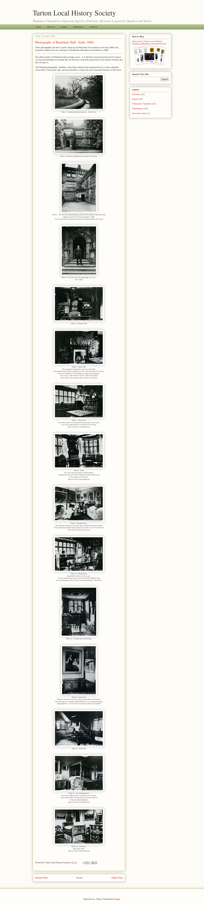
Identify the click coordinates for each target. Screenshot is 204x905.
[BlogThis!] (87, 862)
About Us (51, 27)
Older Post (117, 878)
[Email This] (84, 862)
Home (38, 27)
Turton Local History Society (74, 12)
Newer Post (41, 878)
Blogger (117, 899)
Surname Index (139, 113)
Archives (136, 94)
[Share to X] (90, 862)
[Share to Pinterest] (95, 862)
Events (64, 27)
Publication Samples (141, 104)
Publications (78, 27)
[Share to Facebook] (93, 862)
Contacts (93, 27)
